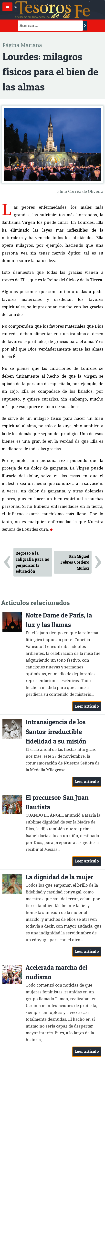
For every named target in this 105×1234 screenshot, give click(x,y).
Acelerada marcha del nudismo (56, 972)
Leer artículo (87, 706)
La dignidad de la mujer (59, 877)
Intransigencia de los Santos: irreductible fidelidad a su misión (56, 731)
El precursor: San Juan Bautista (57, 802)
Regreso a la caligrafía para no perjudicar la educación (32, 562)
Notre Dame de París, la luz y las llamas (59, 620)
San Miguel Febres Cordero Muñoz (75, 562)
